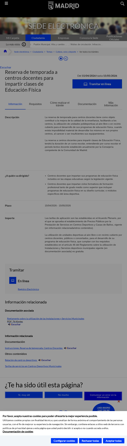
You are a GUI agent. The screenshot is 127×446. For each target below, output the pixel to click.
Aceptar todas (114, 440)
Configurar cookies (64, 440)
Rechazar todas (90, 440)
